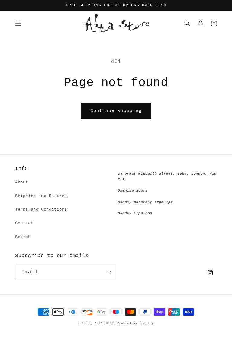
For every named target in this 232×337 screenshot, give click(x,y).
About (21, 182)
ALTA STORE (105, 323)
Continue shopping (116, 110)
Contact (24, 223)
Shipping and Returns (41, 195)
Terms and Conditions (41, 209)
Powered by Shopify (135, 323)
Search (23, 236)
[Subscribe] (109, 272)
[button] (18, 23)
